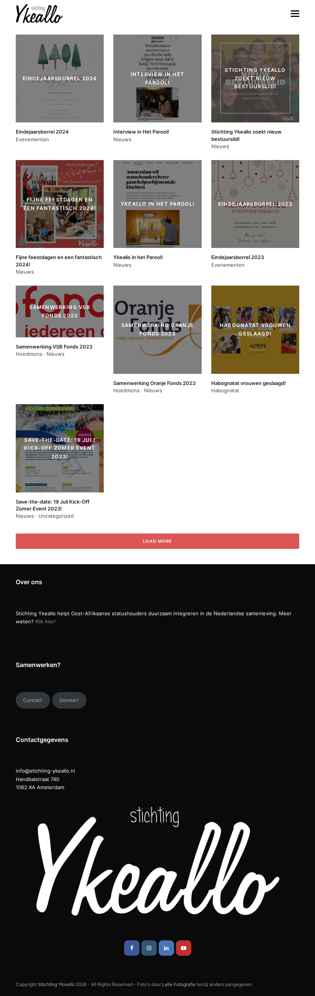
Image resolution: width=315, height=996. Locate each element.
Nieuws (122, 139)
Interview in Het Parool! (141, 132)
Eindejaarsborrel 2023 (237, 257)
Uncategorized (56, 516)
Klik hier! (45, 621)
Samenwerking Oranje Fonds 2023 (154, 383)
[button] (295, 13)
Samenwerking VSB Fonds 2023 (54, 347)
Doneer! (69, 700)
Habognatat (225, 390)
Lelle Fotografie (179, 984)
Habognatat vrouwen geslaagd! (248, 383)
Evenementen (32, 139)
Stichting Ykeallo (56, 984)
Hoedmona (29, 354)
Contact (32, 700)
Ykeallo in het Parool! (138, 257)
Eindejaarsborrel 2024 (42, 132)
